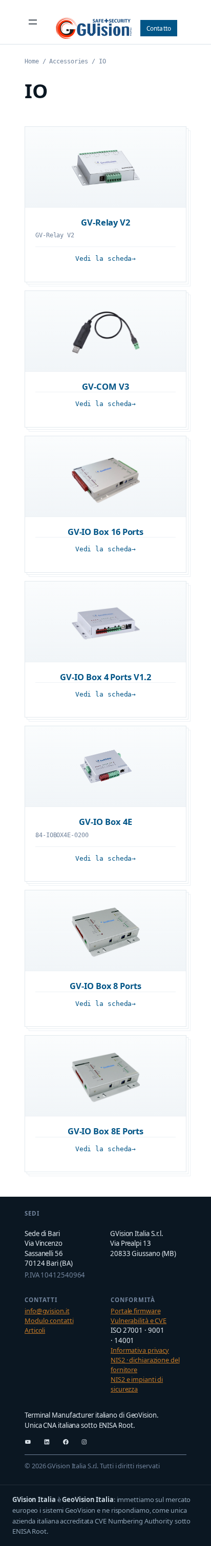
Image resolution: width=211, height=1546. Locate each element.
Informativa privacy (140, 1350)
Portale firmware (135, 1310)
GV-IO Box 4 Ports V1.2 (105, 676)
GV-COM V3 (105, 386)
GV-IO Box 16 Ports (106, 531)
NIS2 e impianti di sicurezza (137, 1384)
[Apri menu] (33, 22)
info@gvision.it (47, 1310)
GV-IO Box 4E (105, 821)
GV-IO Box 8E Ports (106, 1131)
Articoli (35, 1330)
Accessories (68, 61)
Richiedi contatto (159, 28)
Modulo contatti (49, 1320)
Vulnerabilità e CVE (138, 1320)
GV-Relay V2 (105, 222)
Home (32, 61)
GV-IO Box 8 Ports (105, 985)
